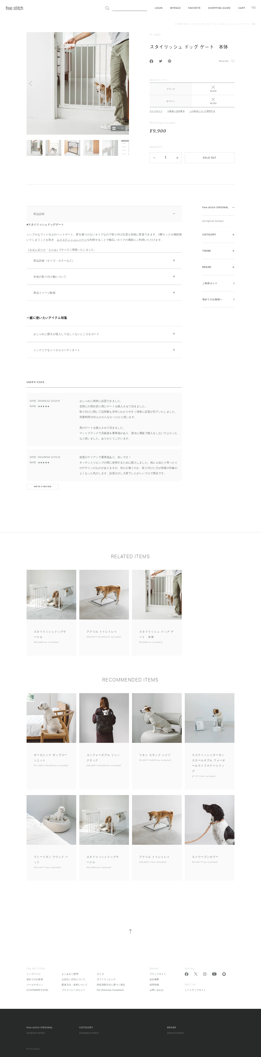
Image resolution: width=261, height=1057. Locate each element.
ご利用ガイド (209, 283)
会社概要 (154, 979)
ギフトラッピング (106, 979)
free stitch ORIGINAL (215, 207)
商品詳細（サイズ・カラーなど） (54, 260)
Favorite (194, 8)
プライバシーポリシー (73, 990)
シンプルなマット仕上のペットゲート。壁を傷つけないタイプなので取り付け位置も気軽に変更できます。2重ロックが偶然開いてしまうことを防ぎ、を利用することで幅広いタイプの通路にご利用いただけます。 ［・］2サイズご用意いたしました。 (104, 231)
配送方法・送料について (75, 984)
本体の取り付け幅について (49, 276)
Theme (206, 251)
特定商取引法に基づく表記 (111, 984)
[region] (192, 92)
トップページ (34, 974)
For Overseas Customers (110, 990)
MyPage (175, 8)
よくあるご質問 (70, 974)
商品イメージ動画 (44, 292)
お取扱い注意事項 (176, 111)
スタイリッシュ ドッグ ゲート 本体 (238, 24)
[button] (154, 158)
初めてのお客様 (35, 979)
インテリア (195, 24)
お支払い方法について (73, 979)
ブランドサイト (158, 974)
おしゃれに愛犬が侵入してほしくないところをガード (66, 334)
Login (159, 8)
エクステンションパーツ (72, 239)
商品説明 (38, 213)
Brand (206, 267)
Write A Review (42, 487)
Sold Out (209, 158)
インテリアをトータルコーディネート (56, 350)
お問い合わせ (157, 990)
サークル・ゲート (210, 24)
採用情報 (154, 984)
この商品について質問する (202, 111)
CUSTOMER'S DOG (37, 990)
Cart (241, 8)
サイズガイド (156, 111)
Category (209, 234)
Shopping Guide (219, 8)
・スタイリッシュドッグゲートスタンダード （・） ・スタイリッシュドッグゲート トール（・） (81, 337)
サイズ (100, 974)
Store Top (181, 24)
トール (53, 249)
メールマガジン (35, 984)
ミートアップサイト (195, 990)
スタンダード (37, 249)
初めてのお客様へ (212, 299)
